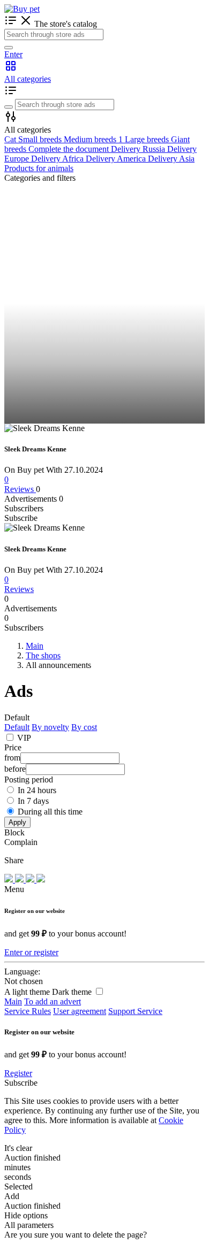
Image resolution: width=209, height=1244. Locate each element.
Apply (17, 822)
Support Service (135, 1011)
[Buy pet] (22, 8)
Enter (13, 54)
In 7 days (33, 800)
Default (16, 727)
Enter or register (31, 952)
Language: (22, 971)
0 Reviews (20, 484)
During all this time (50, 811)
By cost (84, 727)
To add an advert (52, 1001)
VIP (24, 737)
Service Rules (27, 1011)
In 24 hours (37, 790)
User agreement (79, 1011)
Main (13, 1001)
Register (18, 1073)
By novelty (50, 727)
